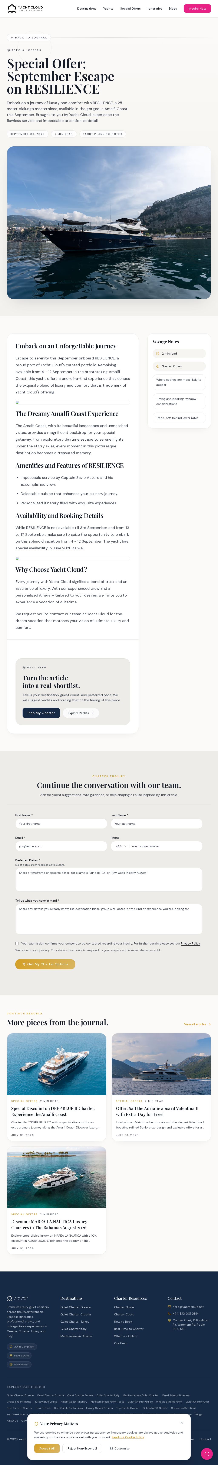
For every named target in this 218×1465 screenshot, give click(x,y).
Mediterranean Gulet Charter (141, 1395)
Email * (20, 838)
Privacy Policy (190, 943)
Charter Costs (124, 1314)
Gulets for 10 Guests (155, 1408)
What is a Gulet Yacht (169, 1401)
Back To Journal (31, 37)
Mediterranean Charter (76, 1336)
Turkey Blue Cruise (46, 1401)
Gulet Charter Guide (140, 1401)
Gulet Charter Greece (75, 1307)
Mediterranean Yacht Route (107, 1401)
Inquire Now (197, 8)
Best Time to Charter (128, 1329)
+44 (119, 846)
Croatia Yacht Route (19, 1401)
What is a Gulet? (126, 1336)
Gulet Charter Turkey (74, 1322)
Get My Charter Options (48, 964)
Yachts (108, 8)
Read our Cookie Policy (128, 1437)
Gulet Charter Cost (197, 1401)
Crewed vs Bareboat (183, 1408)
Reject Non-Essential (82, 1448)
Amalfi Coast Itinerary (74, 1401)
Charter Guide (124, 1307)
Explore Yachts (78, 713)
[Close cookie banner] (181, 1423)
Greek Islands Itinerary (176, 1395)
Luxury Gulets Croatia (99, 1408)
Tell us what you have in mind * (37, 900)
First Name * (24, 815)
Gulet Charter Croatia (75, 1314)
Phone (115, 838)
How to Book (123, 1322)
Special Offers (130, 8)
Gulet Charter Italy (73, 1329)
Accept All (47, 1448)
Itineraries (155, 8)
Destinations (86, 8)
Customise (122, 1448)
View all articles (195, 1024)
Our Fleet (120, 1343)
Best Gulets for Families (68, 1408)
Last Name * (119, 815)
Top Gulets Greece (127, 1408)
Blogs (173, 8)
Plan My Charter (41, 713)
